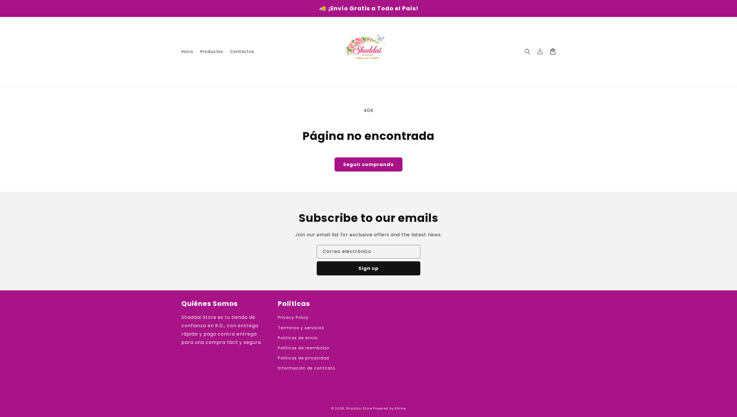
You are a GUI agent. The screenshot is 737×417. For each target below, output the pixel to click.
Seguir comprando (368, 164)
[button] (527, 51)
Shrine (400, 408)
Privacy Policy (293, 317)
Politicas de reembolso (303, 348)
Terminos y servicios (301, 328)
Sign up (368, 268)
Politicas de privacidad (303, 358)
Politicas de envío (298, 338)
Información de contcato (306, 368)
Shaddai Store (359, 408)
